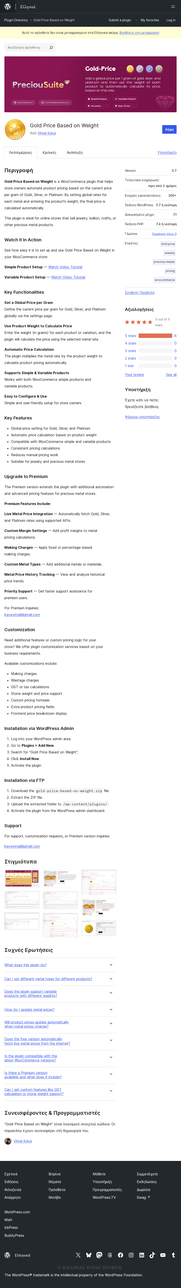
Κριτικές (50, 152)
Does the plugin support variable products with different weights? (30, 993)
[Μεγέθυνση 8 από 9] (110, 904)
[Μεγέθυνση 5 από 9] (72, 897)
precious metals (164, 261)
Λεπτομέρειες (20, 152)
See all (171, 374)
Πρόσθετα (57, 1189)
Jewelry (169, 253)
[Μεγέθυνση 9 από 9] (110, 926)
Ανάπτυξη (75, 152)
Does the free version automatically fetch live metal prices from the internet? (37, 1041)
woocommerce (165, 280)
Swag (143, 1197)
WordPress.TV (104, 1197)
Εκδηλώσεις (147, 1181)
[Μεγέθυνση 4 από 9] (72, 875)
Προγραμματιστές (107, 1189)
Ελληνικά (22, 1255)
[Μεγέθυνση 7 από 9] (110, 875)
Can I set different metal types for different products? (48, 979)
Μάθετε (99, 1174)
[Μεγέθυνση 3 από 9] (33, 918)
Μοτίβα (55, 1197)
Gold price (168, 244)
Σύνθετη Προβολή (140, 292)
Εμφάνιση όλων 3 (164, 234)
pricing (170, 270)
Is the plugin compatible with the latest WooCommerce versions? (30, 1058)
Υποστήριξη (167, 152)
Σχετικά (10, 1174)
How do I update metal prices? (29, 1010)
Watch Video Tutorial (65, 267)
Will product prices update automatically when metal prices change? (36, 1024)
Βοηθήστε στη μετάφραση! (139, 32)
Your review (134, 374)
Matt (8, 1220)
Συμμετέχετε (147, 1174)
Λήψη (169, 129)
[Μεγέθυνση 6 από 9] (72, 918)
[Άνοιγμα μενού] (174, 6)
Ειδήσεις (11, 1181)
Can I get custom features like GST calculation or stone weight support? (34, 1092)
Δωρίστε (144, 1189)
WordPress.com (17, 1212)
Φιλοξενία (12, 1189)
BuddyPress (14, 1235)
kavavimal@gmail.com (22, 614)
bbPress (11, 1227)
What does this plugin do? (25, 965)
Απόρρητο (12, 1197)
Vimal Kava (47, 133)
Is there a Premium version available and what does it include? (33, 1075)
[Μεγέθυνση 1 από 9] (33, 875)
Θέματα (55, 1181)
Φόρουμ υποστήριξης (142, 417)
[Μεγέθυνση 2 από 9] (33, 897)
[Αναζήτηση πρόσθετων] (51, 47)
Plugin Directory (16, 20)
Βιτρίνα (54, 1174)
